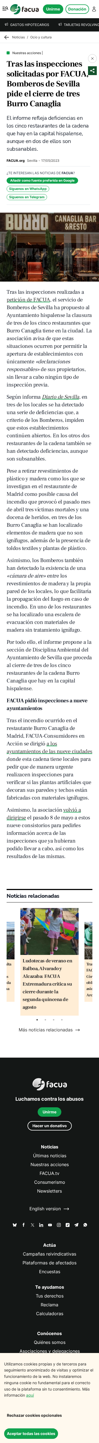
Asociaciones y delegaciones (50, 1351)
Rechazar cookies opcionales (34, 1415)
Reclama (49, 1304)
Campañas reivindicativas (49, 1254)
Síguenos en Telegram (27, 197)
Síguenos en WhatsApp (28, 189)
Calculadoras (49, 1313)
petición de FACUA (28, 299)
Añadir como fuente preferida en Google (42, 180)
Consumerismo (49, 1182)
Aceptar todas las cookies (31, 1433)
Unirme (53, 9)
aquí (30, 1395)
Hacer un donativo (49, 1125)
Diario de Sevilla (60, 397)
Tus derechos (50, 1296)
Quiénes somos (49, 1342)
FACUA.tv (49, 1173)
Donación (77, 9)
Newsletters (49, 1191)
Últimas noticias (49, 1155)
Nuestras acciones (50, 1164)
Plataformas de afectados (49, 1262)
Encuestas (49, 1271)
